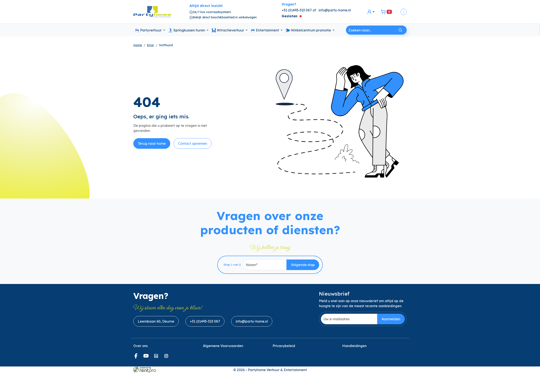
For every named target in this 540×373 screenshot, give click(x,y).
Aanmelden (391, 319)
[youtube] (146, 357)
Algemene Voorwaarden (223, 346)
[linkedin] (157, 357)
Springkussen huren (189, 30)
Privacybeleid (284, 346)
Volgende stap (303, 265)
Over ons (140, 346)
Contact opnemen (192, 143)
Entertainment (267, 30)
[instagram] (167, 357)
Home (137, 45)
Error (150, 45)
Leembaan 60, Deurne (156, 321)
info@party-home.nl (335, 10)
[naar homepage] (152, 12)
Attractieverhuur (230, 30)
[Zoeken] (400, 30)
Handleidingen (354, 346)
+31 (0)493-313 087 (205, 321)
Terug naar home (152, 143)
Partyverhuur (150, 30)
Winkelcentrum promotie (311, 30)
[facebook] (136, 357)
